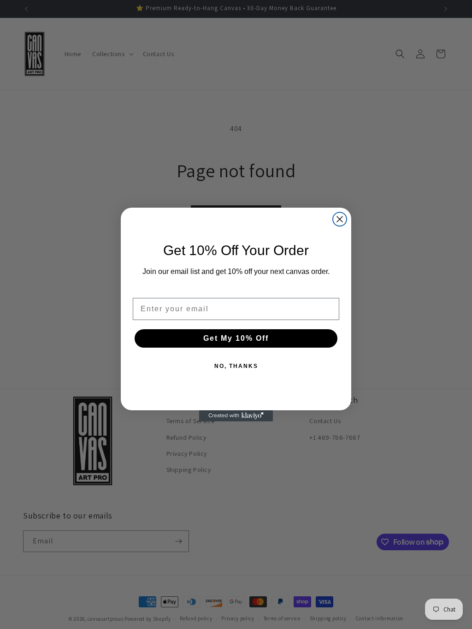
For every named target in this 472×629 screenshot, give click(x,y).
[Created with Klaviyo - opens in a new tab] (236, 415)
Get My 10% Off (236, 338)
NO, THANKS (236, 366)
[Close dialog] (340, 219)
